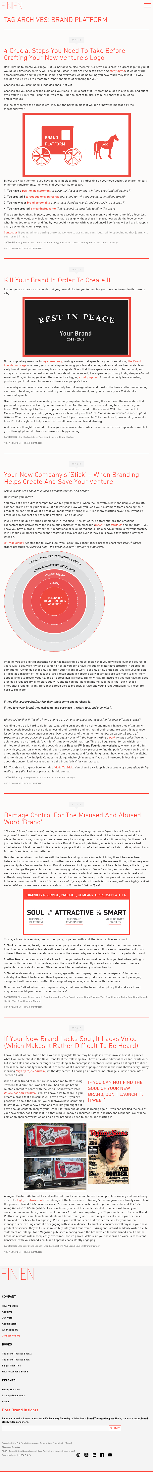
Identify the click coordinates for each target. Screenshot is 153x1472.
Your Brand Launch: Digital (114, 997)
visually (100, 524)
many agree (117, 70)
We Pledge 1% (10, 1329)
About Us (7, 1311)
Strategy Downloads (13, 1395)
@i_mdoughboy (14, 542)
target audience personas (42, 196)
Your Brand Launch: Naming (103, 242)
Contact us (11, 232)
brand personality (38, 202)
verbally (116, 524)
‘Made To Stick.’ (64, 767)
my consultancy (52, 361)
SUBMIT (115, 1428)
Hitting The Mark (11, 1389)
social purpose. (88, 377)
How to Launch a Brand (15, 1371)
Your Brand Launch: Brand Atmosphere (43, 997)
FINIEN (12, 6)
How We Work (10, 1305)
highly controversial (30, 1200)
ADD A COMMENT (12, 248)
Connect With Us (11, 1335)
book (112, 737)
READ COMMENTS (33, 248)
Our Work (7, 1317)
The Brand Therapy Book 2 (17, 1353)
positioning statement (36, 190)
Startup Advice (30, 436)
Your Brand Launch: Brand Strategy (41, 242)
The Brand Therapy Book (16, 1359)
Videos (5, 1401)
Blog (20, 242)
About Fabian (9, 1323)
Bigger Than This (11, 1365)
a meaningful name (43, 208)
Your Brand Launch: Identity (74, 242)
